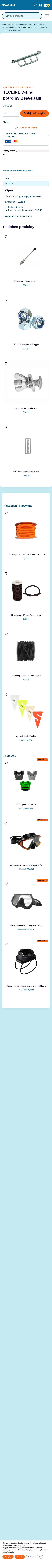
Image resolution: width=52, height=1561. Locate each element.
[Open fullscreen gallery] (46, 79)
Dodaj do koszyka (34, 113)
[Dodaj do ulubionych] (6, 236)
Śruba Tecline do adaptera (26, 408)
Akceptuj (8, 1557)
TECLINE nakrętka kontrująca (26, 345)
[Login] (40, 5)
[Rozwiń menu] (47, 15)
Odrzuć (19, 1557)
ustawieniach (7, 1552)
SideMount (29, 170)
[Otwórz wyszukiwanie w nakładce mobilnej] (22, 15)
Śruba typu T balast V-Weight (26, 281)
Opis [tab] (7, 178)
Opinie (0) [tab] (9, 183)
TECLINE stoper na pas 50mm (26, 472)
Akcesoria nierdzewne (18, 87)
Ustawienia (32, 1557)
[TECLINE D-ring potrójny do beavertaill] (26, 59)
